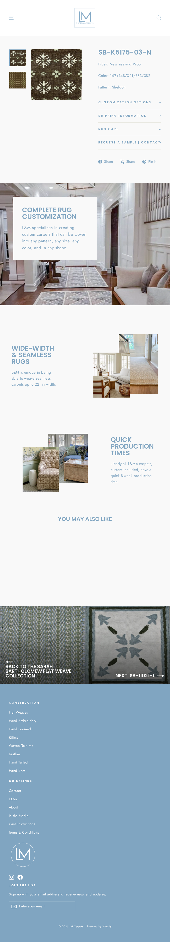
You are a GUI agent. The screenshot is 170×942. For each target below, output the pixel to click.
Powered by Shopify (99, 926)
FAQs (13, 799)
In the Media (19, 815)
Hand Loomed (20, 729)
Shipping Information (122, 116)
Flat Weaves (18, 712)
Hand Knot (17, 770)
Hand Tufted (18, 762)
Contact (15, 790)
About (13, 807)
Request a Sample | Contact (129, 142)
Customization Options (124, 102)
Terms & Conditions (24, 832)
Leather (14, 754)
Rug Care (108, 129)
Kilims (13, 737)
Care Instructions (22, 823)
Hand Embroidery (22, 720)
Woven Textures (21, 745)
